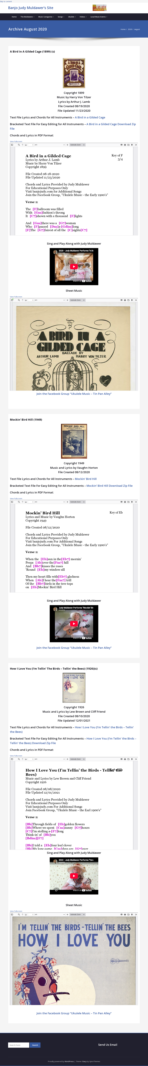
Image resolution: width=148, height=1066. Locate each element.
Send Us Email (107, 1045)
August (137, 29)
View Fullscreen (16, 141)
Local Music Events (98, 17)
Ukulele (71, 17)
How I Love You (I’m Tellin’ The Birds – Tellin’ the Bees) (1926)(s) (54, 668)
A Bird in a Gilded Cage (90, 117)
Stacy (84, 1061)
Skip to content (6, 1)
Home (14, 17)
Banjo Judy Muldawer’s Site (30, 7)
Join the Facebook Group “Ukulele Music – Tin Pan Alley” (74, 394)
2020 (130, 29)
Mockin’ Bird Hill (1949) (26, 419)
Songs (60, 17)
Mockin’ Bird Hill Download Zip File (109, 486)
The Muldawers (26, 17)
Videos (82, 17)
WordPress (69, 1061)
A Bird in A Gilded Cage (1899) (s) (32, 51)
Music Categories (45, 17)
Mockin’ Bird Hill (86, 479)
